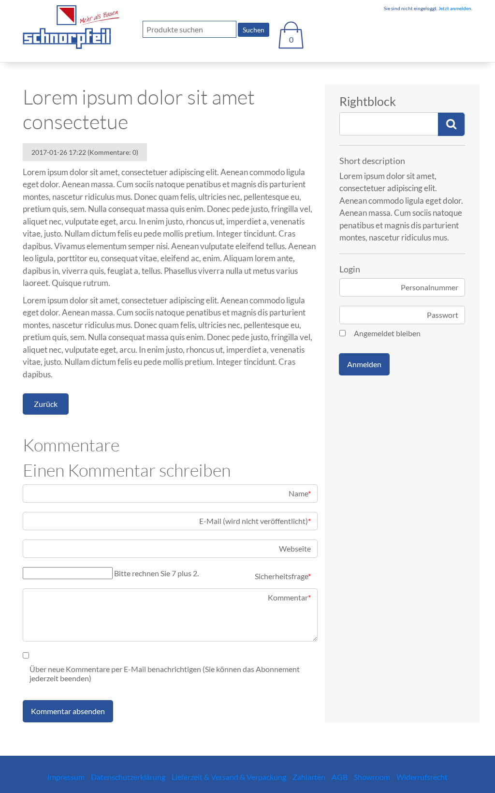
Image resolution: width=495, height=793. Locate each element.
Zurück (46, 403)
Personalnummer (429, 287)
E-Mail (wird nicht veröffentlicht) (255, 520)
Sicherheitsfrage (283, 576)
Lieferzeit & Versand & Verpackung (229, 776)
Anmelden (364, 364)
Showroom (372, 776)
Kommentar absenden (68, 711)
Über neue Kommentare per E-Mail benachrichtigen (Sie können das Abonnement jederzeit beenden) (164, 673)
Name (300, 493)
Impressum (66, 776)
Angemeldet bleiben (387, 333)
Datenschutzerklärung (128, 776)
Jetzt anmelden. (454, 8)
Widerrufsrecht (422, 776)
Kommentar (289, 597)
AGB (340, 776)
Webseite (295, 548)
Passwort (442, 314)
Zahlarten (308, 776)
